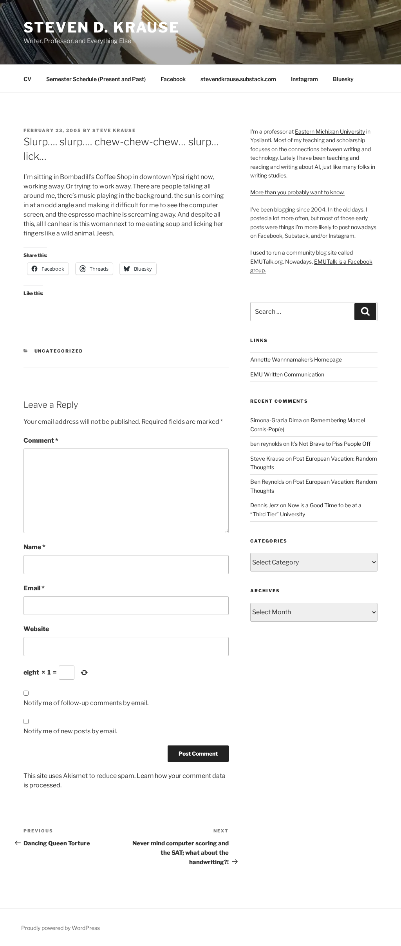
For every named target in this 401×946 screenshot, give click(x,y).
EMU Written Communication (287, 374)
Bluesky (343, 79)
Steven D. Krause (101, 27)
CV (27, 79)
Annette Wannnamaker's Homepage (296, 359)
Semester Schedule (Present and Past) (96, 79)
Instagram (304, 79)
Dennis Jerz (264, 505)
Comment (40, 440)
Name (34, 547)
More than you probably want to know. (297, 192)
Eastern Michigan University (330, 131)
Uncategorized (58, 351)
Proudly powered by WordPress (60, 927)
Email (34, 588)
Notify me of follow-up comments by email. (85, 703)
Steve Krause (114, 130)
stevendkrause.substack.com (238, 79)
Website (36, 629)
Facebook (173, 79)
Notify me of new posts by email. (70, 731)
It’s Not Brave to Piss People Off (330, 443)
